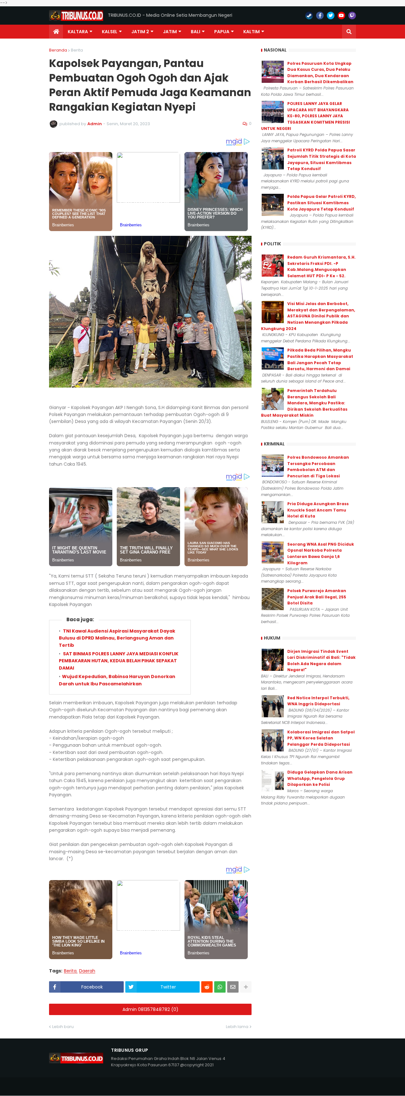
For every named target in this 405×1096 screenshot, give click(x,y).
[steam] (309, 15)
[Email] (233, 987)
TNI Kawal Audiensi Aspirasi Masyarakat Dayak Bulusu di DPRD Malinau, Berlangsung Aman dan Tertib (117, 638)
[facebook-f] (320, 15)
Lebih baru (63, 1027)
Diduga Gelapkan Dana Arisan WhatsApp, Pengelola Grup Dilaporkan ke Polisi (319, 778)
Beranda (58, 50)
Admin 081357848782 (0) (150, 1009)
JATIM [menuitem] (170, 31)
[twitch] (352, 15)
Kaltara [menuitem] (78, 31)
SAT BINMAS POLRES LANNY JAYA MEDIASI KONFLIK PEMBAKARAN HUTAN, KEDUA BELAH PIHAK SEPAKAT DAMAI (118, 661)
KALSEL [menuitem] (109, 31)
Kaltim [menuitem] (251, 31)
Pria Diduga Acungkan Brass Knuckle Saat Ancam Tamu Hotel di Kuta (318, 510)
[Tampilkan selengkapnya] (246, 987)
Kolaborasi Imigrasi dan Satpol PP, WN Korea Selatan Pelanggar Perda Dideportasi (321, 738)
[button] (349, 32)
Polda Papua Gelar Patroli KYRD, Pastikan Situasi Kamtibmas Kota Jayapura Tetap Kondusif (321, 202)
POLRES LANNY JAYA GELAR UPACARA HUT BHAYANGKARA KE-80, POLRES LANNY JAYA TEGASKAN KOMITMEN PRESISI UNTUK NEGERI (305, 116)
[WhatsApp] (220, 987)
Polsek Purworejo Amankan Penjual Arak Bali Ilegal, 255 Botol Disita (316, 597)
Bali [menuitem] (195, 31)
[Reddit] (207, 987)
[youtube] (341, 15)
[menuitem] (56, 32)
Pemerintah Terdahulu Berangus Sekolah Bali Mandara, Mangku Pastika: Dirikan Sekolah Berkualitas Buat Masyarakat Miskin (304, 403)
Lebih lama (237, 1027)
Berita (77, 50)
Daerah (87, 971)
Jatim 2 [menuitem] (140, 31)
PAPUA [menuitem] (221, 31)
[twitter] (330, 15)
